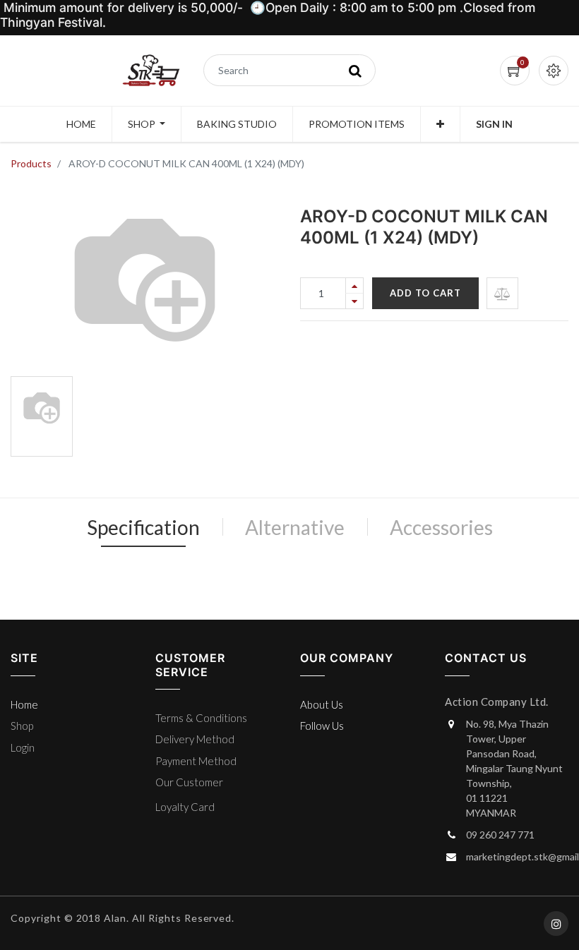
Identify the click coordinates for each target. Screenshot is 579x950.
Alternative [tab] (295, 527)
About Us (321, 704)
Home (24, 704)
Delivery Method (194, 739)
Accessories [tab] (441, 527)
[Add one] (354, 285)
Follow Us (322, 725)
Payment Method (196, 760)
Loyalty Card (185, 806)
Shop (22, 725)
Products (31, 163)
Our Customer (189, 782)
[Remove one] (354, 301)
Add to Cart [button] (425, 293)
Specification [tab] (143, 527)
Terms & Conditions (201, 717)
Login (23, 747)
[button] (440, 124)
